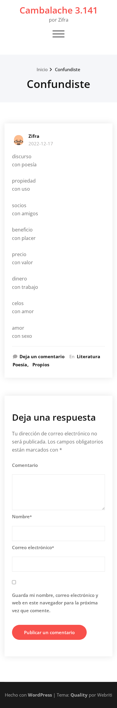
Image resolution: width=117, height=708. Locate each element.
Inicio (42, 69)
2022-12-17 (40, 144)
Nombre (22, 516)
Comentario (25, 465)
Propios (40, 365)
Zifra (33, 136)
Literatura (88, 356)
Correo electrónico (33, 547)
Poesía (20, 365)
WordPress (40, 695)
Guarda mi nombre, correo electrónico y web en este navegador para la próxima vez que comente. (55, 602)
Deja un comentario (42, 356)
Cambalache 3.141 (59, 10)
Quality (79, 695)
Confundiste (67, 69)
